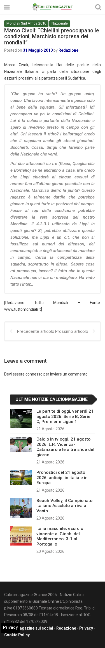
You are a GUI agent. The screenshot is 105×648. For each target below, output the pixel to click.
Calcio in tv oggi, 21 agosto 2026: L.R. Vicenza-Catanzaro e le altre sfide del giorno (65, 447)
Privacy (86, 628)
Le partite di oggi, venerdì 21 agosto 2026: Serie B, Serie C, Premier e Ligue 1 (65, 416)
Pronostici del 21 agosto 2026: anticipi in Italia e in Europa (62, 477)
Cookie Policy (17, 635)
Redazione (68, 50)
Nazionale (60, 23)
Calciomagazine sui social (28, 628)
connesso (34, 374)
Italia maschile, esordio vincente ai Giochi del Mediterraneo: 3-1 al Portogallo (59, 536)
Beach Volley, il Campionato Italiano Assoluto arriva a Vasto (64, 505)
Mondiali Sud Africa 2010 (26, 23)
